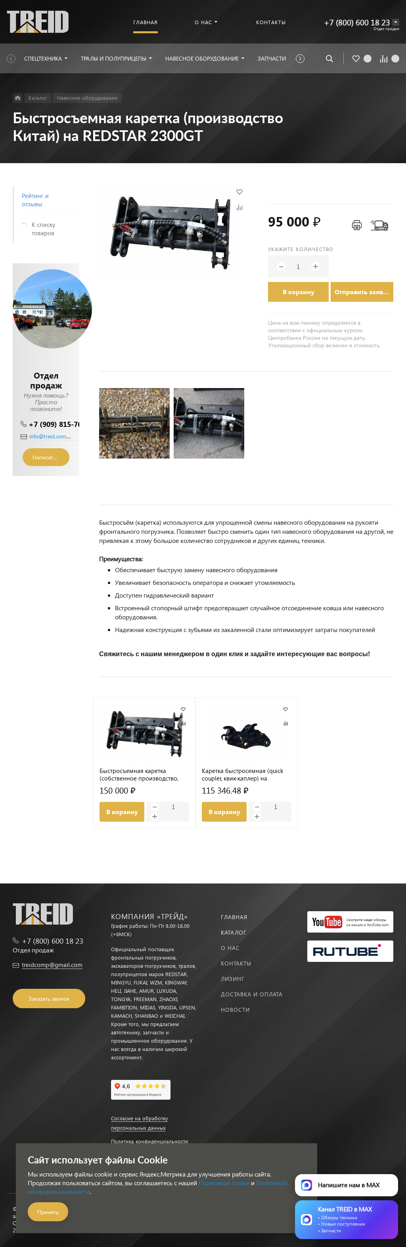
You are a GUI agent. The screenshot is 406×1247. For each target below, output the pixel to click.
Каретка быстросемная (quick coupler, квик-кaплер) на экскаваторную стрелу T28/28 (242, 774)
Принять (48, 1212)
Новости (235, 1009)
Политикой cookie (224, 1182)
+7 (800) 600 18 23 (357, 22)
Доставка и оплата (252, 994)
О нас (230, 948)
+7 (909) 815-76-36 (60, 424)
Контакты (236, 963)
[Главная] (18, 98)
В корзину (298, 291)
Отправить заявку (362, 291)
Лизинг (233, 978)
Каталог (234, 932)
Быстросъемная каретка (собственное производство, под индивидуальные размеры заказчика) (142, 774)
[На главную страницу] (38, 21)
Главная (234, 917)
